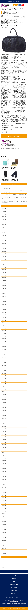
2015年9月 (4, 553)
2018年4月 (4, 471)
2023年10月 (4, 296)
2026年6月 (4, 211)
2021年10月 (4, 359)
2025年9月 (4, 235)
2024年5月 (4, 277)
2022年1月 (4, 352)
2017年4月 (4, 503)
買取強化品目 (4, 565)
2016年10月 (4, 519)
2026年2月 (4, 222)
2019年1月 (4, 447)
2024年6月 (4, 275)
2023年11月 (4, 293)
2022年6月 (4, 338)
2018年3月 (4, 474)
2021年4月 (4, 375)
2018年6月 (4, 466)
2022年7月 (4, 336)
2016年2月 (4, 540)
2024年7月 (4, 272)
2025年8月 (4, 238)
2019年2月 (4, 444)
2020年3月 (4, 410)
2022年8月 (4, 333)
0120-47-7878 (14, 136)
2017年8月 (4, 492)
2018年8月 (4, 460)
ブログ (6, 8)
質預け (3, 567)
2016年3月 (4, 537)
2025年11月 (4, 230)
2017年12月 (4, 481)
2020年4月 (4, 407)
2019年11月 (4, 421)
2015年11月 (4, 548)
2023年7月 (4, 304)
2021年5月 (4, 373)
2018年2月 (4, 476)
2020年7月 (4, 399)
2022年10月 (4, 328)
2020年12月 (4, 386)
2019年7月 (4, 431)
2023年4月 (4, 312)
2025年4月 (4, 248)
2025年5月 (4, 246)
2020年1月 (4, 415)
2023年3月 (4, 314)
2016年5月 (4, 532)
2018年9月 (4, 458)
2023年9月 (4, 299)
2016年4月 (4, 534)
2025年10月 (4, 232)
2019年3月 (4, 442)
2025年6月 (4, 243)
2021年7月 (4, 367)
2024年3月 (4, 283)
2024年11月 (4, 261)
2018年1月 (4, 479)
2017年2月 (4, 508)
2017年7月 (4, 495)
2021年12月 (4, 354)
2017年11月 (4, 484)
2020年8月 (4, 397)
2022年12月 (4, 322)
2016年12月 (4, 513)
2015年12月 (4, 545)
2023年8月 (4, 301)
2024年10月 (4, 264)
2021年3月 (4, 378)
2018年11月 (4, 452)
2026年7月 (4, 208)
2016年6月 (4, 529)
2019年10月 (4, 423)
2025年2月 (4, 253)
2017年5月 (4, 500)
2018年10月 (4, 455)
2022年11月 (4, 325)
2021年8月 (4, 365)
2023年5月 (4, 309)
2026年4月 (4, 216)
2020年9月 (4, 394)
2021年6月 (4, 370)
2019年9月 (4, 426)
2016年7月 (4, 527)
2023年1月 (4, 320)
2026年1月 (4, 224)
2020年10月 (4, 391)
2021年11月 (4, 357)
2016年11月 (4, 516)
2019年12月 (4, 418)
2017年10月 (4, 487)
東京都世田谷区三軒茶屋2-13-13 (9, 145)
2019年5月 (4, 436)
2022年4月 (4, 344)
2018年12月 (4, 450)
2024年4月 (4, 280)
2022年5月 (4, 341)
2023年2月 (4, 317)
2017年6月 (4, 497)
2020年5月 (4, 405)
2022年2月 (4, 349)
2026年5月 (4, 214)
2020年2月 (4, 413)
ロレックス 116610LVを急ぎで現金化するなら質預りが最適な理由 (14, 194)
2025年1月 (4, 256)
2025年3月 (4, 251)
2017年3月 (4, 505)
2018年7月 (4, 463)
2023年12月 (4, 291)
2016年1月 (4, 542)
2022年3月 (4, 346)
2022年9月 (4, 330)
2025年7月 (4, 240)
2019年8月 (4, 428)
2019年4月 (4, 439)
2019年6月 (4, 434)
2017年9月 (4, 489)
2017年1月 (4, 511)
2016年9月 (4, 521)
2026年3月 (4, 219)
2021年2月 (4, 381)
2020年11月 (4, 389)
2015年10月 (4, 550)
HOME (3, 8)
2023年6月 (4, 306)
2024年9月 (4, 267)
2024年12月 (4, 259)
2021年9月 (4, 362)
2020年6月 (4, 402)
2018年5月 (4, 468)
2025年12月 (4, 227)
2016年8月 (4, 524)
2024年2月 (4, 285)
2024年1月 (4, 288)
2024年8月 (4, 269)
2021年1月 (4, 383)
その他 (3, 559)
